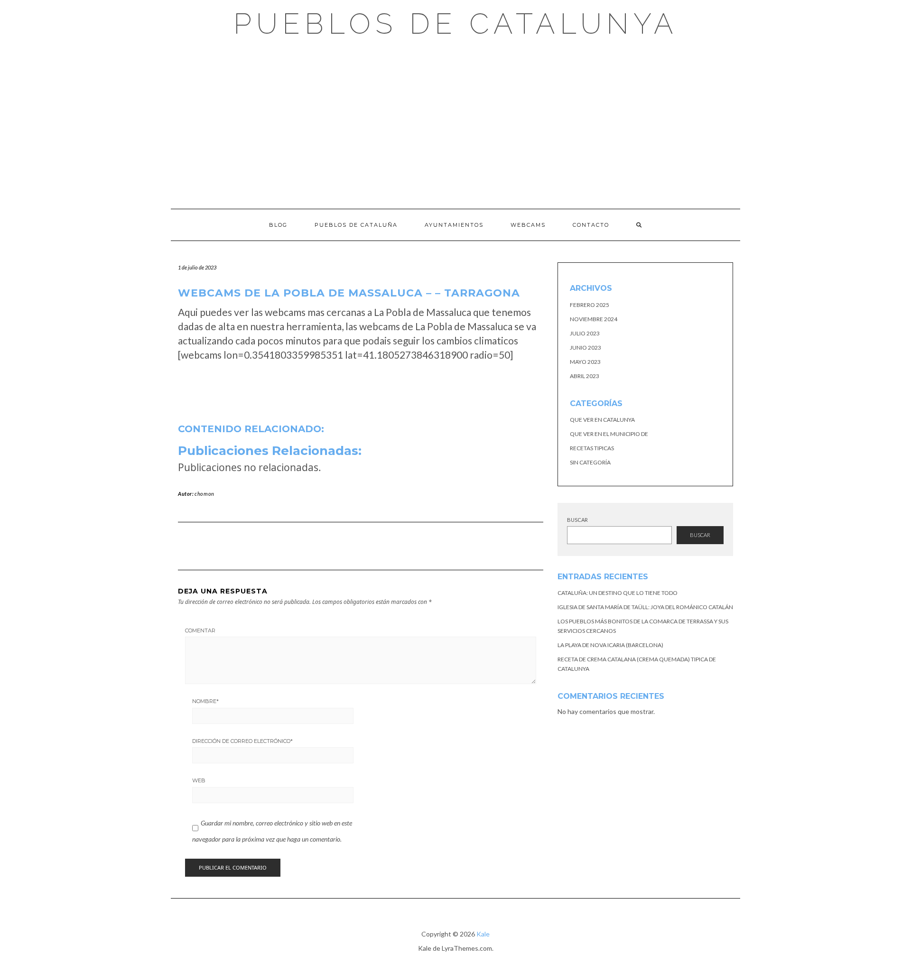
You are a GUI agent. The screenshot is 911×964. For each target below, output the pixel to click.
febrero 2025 (589, 304)
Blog (278, 225)
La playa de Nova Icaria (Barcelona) (610, 645)
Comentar (200, 630)
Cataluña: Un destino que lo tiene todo (618, 592)
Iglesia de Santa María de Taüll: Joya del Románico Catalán (645, 607)
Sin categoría (590, 462)
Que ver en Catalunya (602, 419)
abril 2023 (584, 376)
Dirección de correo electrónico (242, 741)
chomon (204, 494)
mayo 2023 (585, 361)
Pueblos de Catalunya (455, 23)
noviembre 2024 (593, 319)
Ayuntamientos (454, 225)
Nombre (205, 701)
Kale (483, 934)
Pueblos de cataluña (356, 225)
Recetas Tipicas (592, 448)
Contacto (591, 225)
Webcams (528, 225)
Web (198, 780)
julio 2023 (585, 333)
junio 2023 (585, 347)
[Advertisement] (455, 123)
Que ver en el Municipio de (609, 433)
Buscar (577, 520)
